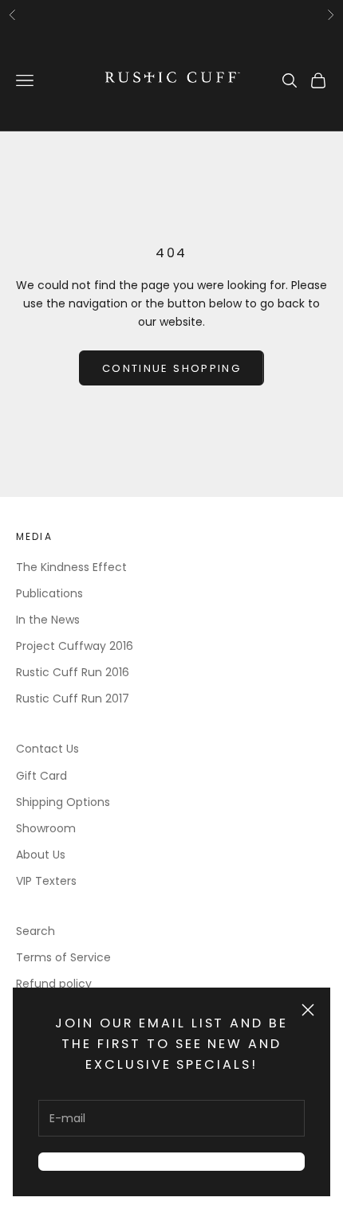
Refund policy (54, 984)
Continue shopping (171, 368)
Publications (49, 593)
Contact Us (47, 749)
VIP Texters (46, 881)
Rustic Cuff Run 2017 (72, 698)
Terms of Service (63, 957)
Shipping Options (63, 802)
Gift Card (41, 776)
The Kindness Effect (71, 567)
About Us (40, 855)
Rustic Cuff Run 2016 (72, 672)
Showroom (46, 828)
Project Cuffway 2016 (74, 646)
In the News (48, 620)
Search (35, 931)
